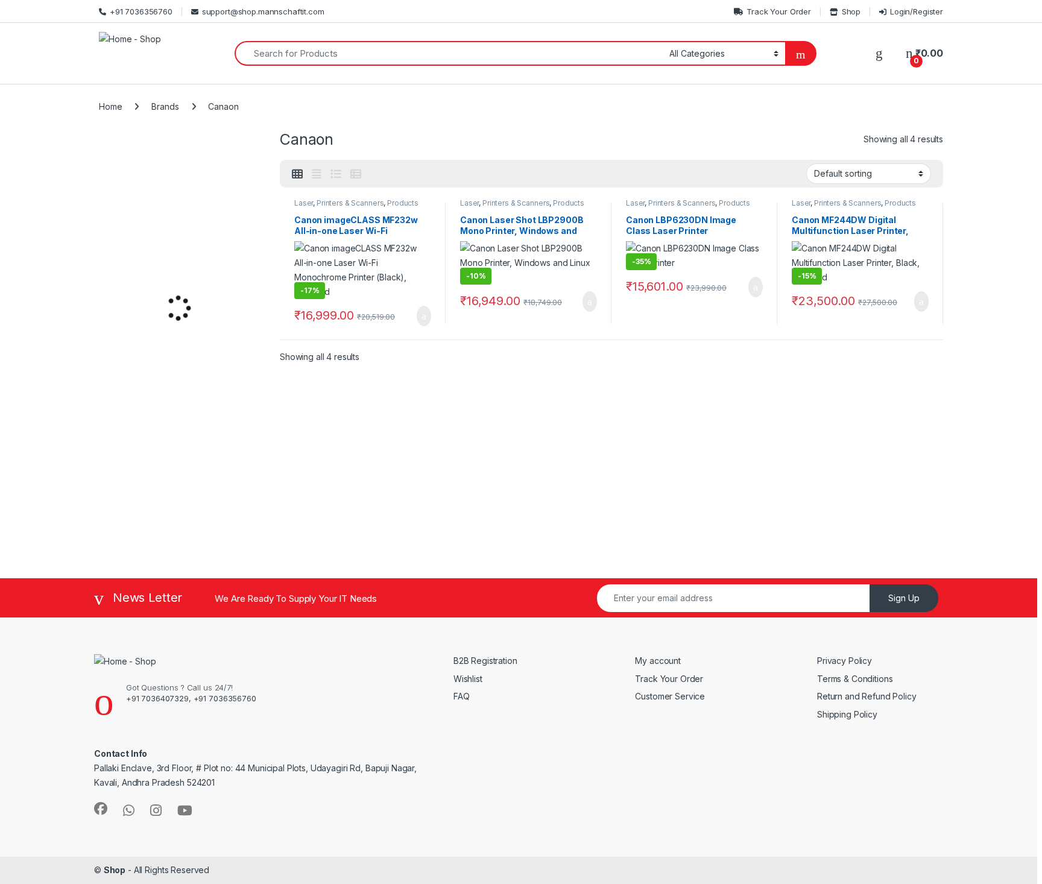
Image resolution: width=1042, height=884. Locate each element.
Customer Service (670, 696)
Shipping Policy (847, 714)
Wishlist (467, 679)
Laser (303, 202)
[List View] (335, 174)
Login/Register (916, 11)
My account (658, 660)
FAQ (461, 696)
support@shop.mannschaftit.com (263, 11)
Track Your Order (779, 11)
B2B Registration (485, 660)
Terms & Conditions (854, 679)
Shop (851, 11)
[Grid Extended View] (316, 174)
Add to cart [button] (423, 316)
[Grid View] (297, 174)
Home (110, 106)
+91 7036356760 (141, 11)
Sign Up (904, 598)
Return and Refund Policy (868, 696)
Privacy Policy (844, 660)
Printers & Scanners (350, 202)
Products (402, 202)
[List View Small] (355, 174)
